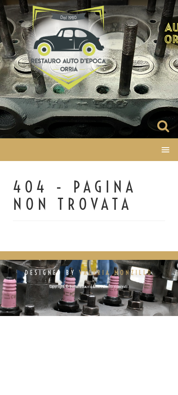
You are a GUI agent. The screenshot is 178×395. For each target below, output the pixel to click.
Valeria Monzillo (116, 273)
